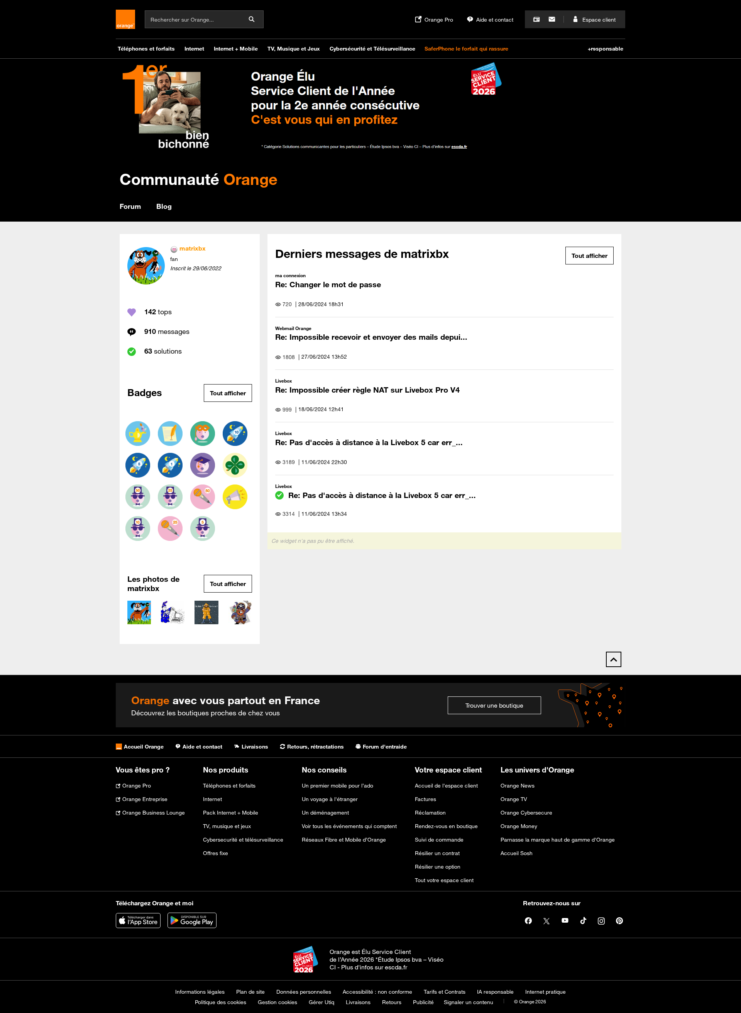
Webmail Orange (293, 328)
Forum (130, 206)
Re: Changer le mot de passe (328, 284)
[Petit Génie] (137, 433)
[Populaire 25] (170, 496)
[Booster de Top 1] (170, 465)
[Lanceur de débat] (235, 496)
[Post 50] (202, 496)
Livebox (283, 381)
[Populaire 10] (137, 528)
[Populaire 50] (137, 496)
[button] (139, 612)
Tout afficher (228, 393)
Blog (164, 206)
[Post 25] (170, 528)
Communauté (198, 179)
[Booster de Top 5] (137, 465)
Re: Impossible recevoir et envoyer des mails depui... (371, 337)
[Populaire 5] (202, 528)
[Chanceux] (235, 465)
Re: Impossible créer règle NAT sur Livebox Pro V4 (367, 390)
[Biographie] (202, 433)
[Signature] (170, 433)
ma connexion (290, 275)
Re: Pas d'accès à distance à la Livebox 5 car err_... (369, 442)
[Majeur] (202, 465)
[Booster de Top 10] (235, 433)
